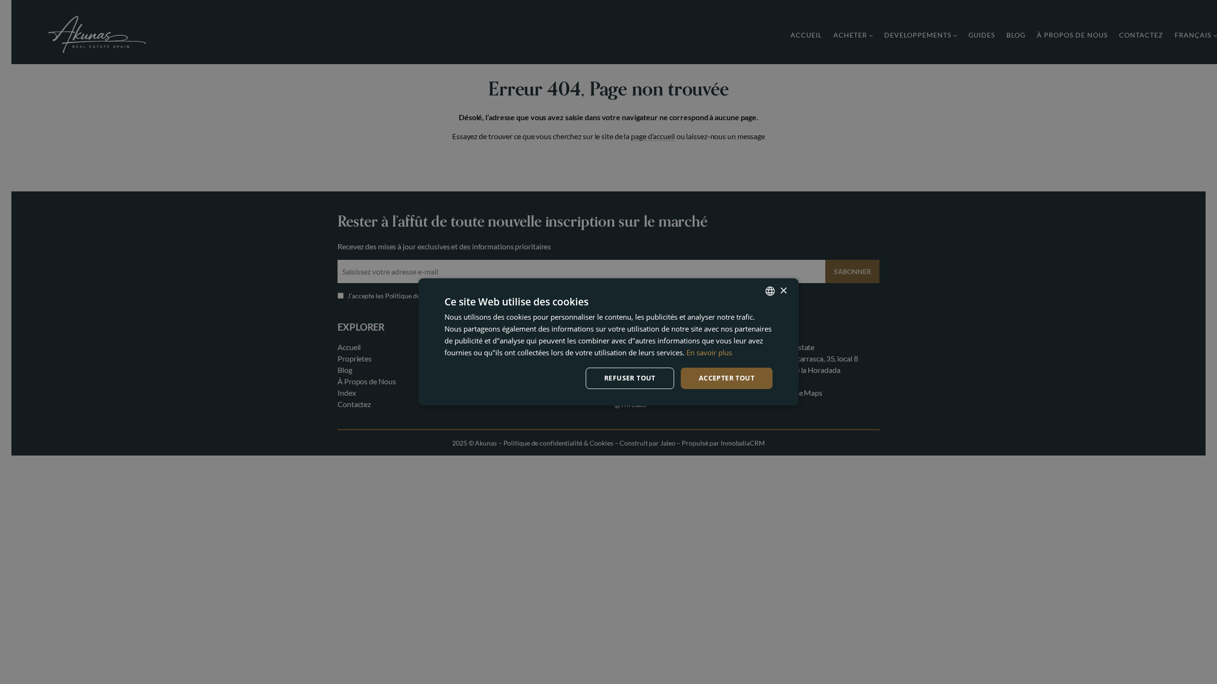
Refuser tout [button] (630, 377)
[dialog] (608, 342)
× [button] (783, 290)
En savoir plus (709, 352)
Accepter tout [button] (726, 377)
